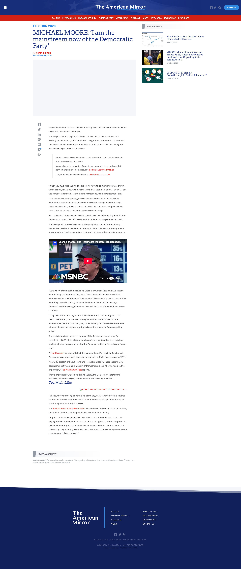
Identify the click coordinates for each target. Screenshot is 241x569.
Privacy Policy (115, 540)
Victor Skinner (43, 53)
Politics (56, 18)
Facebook (211, 7)
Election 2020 (69, 18)
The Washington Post (71, 369)
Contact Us (156, 18)
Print (39, 154)
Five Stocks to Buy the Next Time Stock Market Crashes (185, 37)
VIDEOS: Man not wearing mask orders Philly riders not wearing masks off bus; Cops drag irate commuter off (185, 56)
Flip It (39, 144)
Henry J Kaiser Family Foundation (69, 408)
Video (145, 18)
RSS (124, 534)
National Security (87, 18)
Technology (170, 18)
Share (39, 124)
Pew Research (57, 352)
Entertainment (106, 18)
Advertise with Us (101, 540)
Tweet (39, 129)
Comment (39, 149)
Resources (183, 18)
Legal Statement (129, 540)
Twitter (215, 7)
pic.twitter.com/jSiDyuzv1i (101, 169)
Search (219, 7)
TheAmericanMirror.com (85, 517)
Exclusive (135, 18)
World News (122, 18)
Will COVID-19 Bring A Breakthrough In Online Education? (187, 74)
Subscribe (231, 7)
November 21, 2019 (100, 174)
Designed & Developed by (120, 548)
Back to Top (141, 540)
